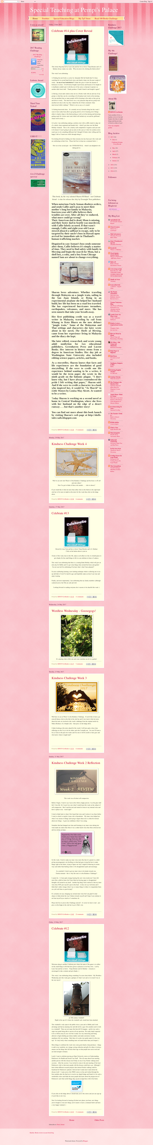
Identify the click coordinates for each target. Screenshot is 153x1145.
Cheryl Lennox (115, 227)
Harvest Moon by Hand (115, 334)
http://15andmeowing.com (116, 242)
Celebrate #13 (60, 513)
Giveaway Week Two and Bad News (116, 444)
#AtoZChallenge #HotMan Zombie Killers (115, 469)
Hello (112, 366)
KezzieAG (113, 248)
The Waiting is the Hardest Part (116, 383)
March (114, 154)
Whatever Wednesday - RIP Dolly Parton (116, 257)
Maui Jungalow (115, 433)
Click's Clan (114, 428)
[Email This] (88, 430)
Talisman (113, 281)
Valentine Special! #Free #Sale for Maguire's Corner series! (115, 388)
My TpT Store (84, 18)
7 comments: (79, 664)
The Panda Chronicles (113, 293)
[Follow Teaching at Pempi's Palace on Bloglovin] (114, 210)
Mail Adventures (115, 234)
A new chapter (114, 424)
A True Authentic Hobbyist (115, 319)
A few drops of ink (116, 269)
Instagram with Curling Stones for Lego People (115, 460)
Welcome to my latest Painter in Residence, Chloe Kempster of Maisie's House (116, 400)
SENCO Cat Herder (116, 112)
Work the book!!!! (115, 379)
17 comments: (80, 430)
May (113, 148)
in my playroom (115, 285)
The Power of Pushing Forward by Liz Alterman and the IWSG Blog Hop (116, 308)
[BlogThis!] (90, 430)
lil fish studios (114, 422)
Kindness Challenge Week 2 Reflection (76, 763)
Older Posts (99, 1120)
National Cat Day (115, 410)
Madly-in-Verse (115, 279)
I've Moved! (113, 373)
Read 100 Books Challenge (106, 18)
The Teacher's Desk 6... (116, 414)
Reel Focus (113, 356)
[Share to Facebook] (94, 430)
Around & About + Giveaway (115, 451)
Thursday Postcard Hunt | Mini (115, 236)
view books (41, 74)
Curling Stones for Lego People (116, 456)
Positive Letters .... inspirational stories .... (116, 325)
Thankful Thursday (115, 244)
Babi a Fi (113, 262)
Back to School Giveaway (114, 418)
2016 (112, 165)
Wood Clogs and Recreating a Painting (116, 338)
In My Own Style (115, 449)
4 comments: (79, 499)
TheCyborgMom (115, 466)
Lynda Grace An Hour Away (115, 315)
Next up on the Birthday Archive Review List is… (115, 297)
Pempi (38, 59)
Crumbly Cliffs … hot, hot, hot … (115, 329)
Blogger (85, 1141)
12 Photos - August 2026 (115, 287)
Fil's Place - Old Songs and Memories (115, 344)
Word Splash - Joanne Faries (114, 254)
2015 (112, 168)
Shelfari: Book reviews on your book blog (42, 1133)
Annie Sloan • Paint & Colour (116, 395)
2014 (112, 171)
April (114, 151)
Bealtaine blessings (115, 347)
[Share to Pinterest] (96, 430)
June (113, 140)
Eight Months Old (115, 429)
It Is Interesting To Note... (116, 407)
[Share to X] (92, 430)
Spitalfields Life (115, 220)
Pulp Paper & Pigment (114, 352)
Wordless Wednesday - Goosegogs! (74, 611)
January (114, 161)
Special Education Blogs (63, 18)
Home (35, 18)
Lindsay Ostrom (115, 377)
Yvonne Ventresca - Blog (116, 303)
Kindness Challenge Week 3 (69, 678)
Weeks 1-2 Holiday (115, 250)
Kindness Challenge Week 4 (69, 444)
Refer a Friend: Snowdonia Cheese (115, 264)
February (115, 157)
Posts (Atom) (61, 1124)
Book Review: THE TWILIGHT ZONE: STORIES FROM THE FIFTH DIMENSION (116, 273)
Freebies (45, 18)
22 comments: (80, 914)
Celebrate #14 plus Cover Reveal (72, 31)
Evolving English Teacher (115, 371)
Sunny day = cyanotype (114, 229)
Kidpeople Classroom (113, 441)
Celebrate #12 (60, 928)
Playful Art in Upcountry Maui (115, 435)
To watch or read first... (115, 358)
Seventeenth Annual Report (116, 222)
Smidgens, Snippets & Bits (116, 364)
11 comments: (80, 597)
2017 (112, 137)
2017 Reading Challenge (37, 55)
